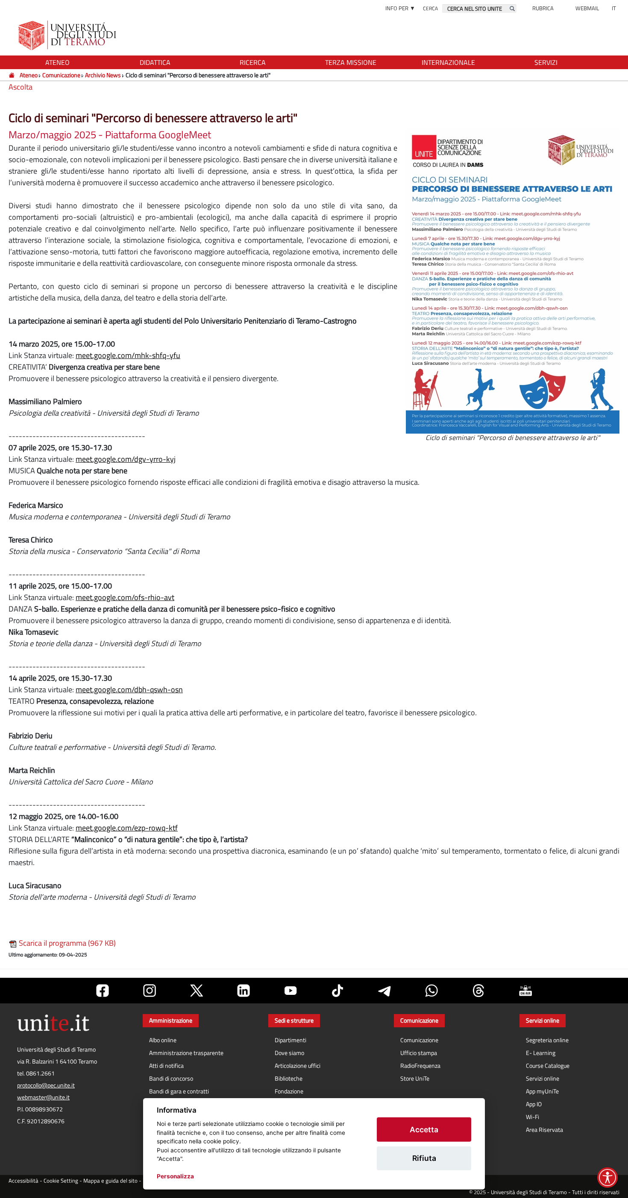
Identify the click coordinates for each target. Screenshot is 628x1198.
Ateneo (29, 74)
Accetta (424, 1129)
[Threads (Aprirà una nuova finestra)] (478, 990)
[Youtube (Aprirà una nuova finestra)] (290, 990)
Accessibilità (23, 1181)
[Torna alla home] (68, 35)
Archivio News (103, 74)
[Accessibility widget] (607, 1177)
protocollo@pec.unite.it (46, 1085)
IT (614, 8)
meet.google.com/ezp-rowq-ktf (127, 828)
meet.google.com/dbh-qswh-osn (129, 689)
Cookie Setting (61, 1181)
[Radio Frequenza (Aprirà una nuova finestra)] (525, 990)
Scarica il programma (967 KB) (66, 943)
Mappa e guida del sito (110, 1181)
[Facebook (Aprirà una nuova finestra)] (102, 990)
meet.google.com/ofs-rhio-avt (125, 597)
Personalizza (175, 1176)
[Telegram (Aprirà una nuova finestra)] (384, 990)
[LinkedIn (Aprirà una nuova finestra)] (243, 990)
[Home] (12, 74)
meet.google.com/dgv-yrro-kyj (126, 459)
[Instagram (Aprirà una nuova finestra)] (149, 990)
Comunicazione (61, 74)
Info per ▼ (400, 8)
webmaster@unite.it (43, 1097)
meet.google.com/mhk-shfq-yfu (128, 355)
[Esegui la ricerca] (512, 8)
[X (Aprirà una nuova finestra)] (196, 990)
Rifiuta (424, 1158)
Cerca (430, 8)
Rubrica (543, 8)
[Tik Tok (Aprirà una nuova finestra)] (337, 990)
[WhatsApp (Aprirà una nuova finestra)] (431, 990)
